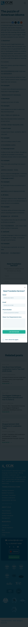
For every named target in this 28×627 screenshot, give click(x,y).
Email (4, 302)
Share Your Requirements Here (12, 317)
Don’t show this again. (12, 339)
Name (5, 295)
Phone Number (7, 309)
